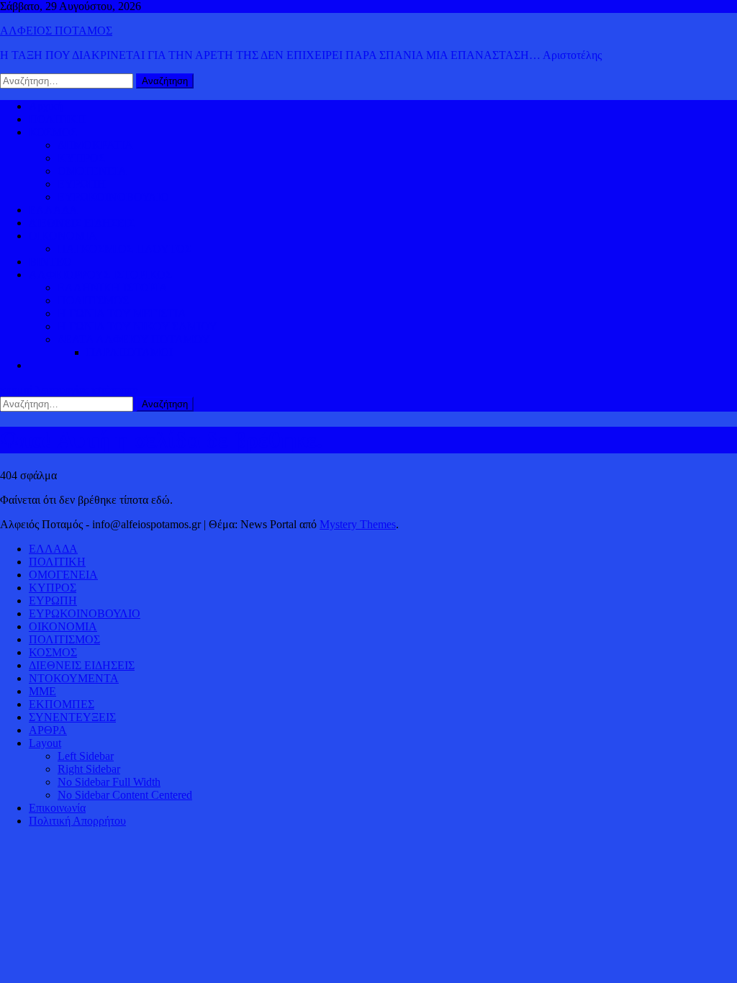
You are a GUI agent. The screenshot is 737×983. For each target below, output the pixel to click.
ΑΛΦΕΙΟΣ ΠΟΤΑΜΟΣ (56, 30)
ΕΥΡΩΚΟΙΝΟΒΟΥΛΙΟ (113, 197)
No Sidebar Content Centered (125, 795)
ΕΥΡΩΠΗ (82, 184)
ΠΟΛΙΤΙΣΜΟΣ (93, 300)
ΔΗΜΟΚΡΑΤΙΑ (95, 145)
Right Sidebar (89, 769)
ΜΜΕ (42, 691)
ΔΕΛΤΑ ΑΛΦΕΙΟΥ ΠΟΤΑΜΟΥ (134, 339)
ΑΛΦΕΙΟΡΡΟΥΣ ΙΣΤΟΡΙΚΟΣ (100, 274)
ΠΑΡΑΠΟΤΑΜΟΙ (129, 352)
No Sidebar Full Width (109, 782)
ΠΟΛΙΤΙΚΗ (57, 119)
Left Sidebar (86, 756)
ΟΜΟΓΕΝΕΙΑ (92, 171)
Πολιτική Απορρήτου (77, 821)
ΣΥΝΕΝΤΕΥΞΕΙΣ (72, 717)
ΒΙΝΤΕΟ (50, 261)
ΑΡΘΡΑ (48, 730)
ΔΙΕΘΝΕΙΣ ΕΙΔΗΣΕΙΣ (82, 223)
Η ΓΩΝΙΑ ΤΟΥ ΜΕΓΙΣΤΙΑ (122, 313)
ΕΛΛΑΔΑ (53, 210)
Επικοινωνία (57, 808)
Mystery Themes (358, 524)
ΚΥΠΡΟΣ (81, 158)
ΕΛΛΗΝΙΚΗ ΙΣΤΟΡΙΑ (113, 287)
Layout (45, 743)
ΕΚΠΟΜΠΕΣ (61, 704)
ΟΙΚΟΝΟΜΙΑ (63, 236)
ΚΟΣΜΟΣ (53, 132)
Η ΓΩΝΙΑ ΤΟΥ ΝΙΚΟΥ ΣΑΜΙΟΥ (137, 326)
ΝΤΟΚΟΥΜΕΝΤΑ (74, 678)
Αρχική (46, 106)
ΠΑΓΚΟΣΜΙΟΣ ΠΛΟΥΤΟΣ (124, 249)
